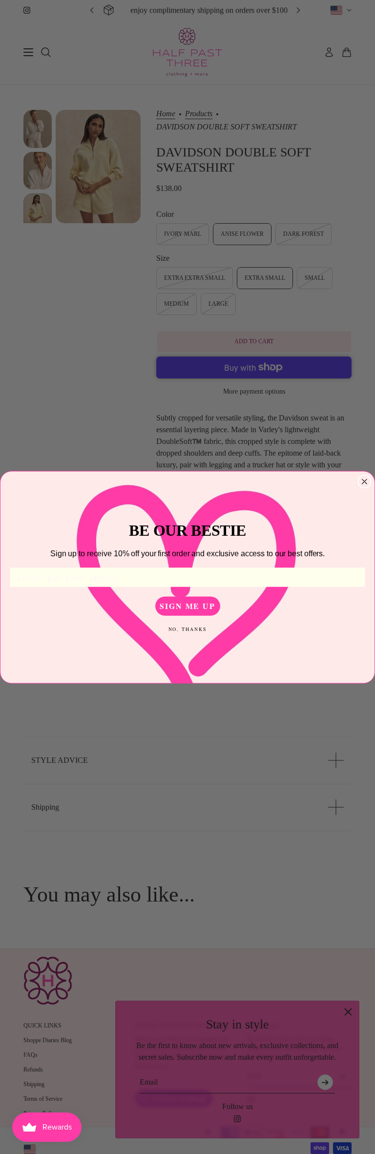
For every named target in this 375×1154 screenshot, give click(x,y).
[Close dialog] (365, 481)
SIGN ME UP (187, 605)
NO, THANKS (187, 628)
